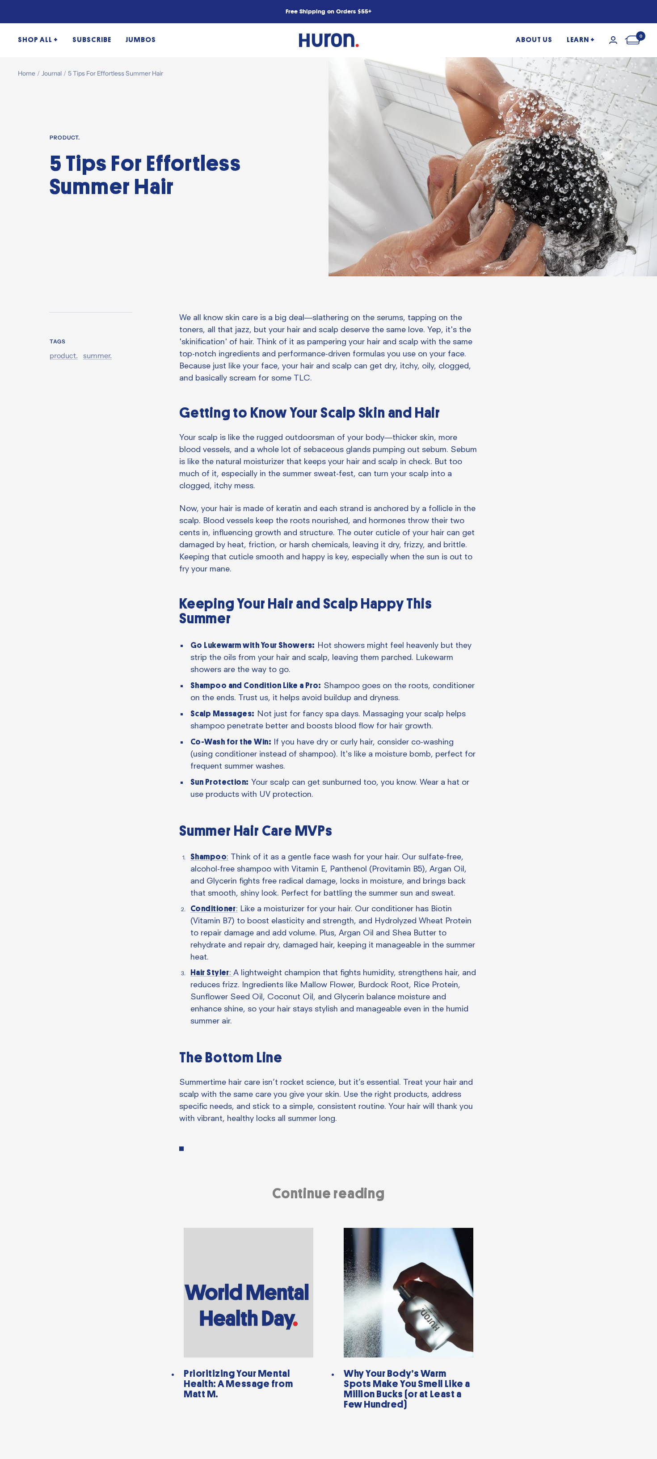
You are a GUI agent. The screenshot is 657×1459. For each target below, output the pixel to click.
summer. (97, 355)
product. (65, 138)
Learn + (581, 39)
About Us (534, 39)
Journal (52, 73)
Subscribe (91, 39)
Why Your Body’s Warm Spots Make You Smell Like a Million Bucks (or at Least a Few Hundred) (407, 1389)
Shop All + (38, 39)
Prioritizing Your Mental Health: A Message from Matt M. (238, 1384)
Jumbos (141, 39)
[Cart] (633, 40)
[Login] (613, 40)
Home (26, 73)
